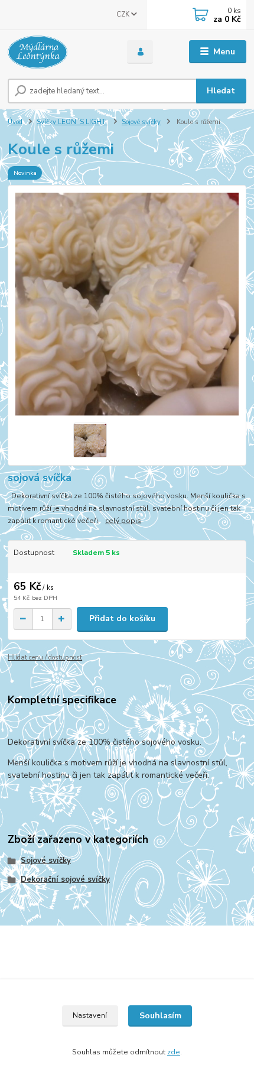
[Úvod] (57, 52)
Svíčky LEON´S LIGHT (72, 122)
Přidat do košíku (122, 618)
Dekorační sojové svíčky (65, 879)
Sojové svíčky (141, 122)
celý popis (123, 520)
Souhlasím (160, 1015)
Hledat (221, 90)
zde (173, 1052)
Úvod (15, 122)
